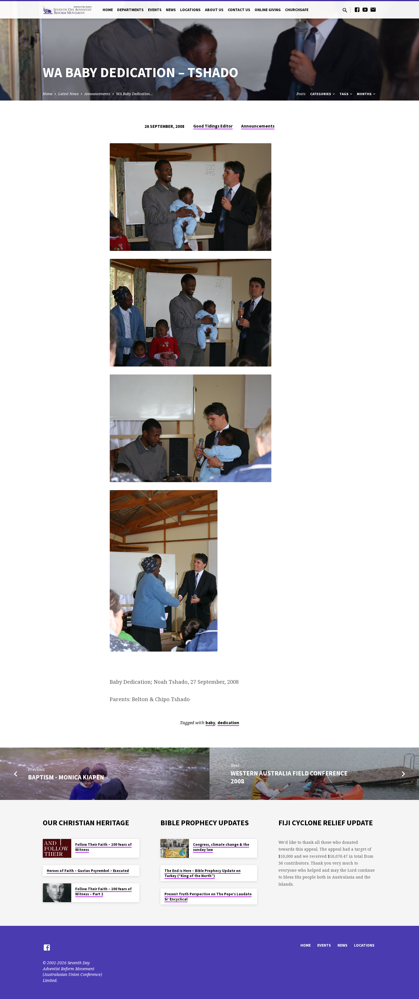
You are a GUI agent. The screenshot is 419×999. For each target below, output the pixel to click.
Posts (301, 93)
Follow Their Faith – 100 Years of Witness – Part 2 (103, 891)
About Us (214, 9)
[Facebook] (357, 9)
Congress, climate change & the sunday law (221, 847)
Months (364, 94)
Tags (344, 94)
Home (108, 9)
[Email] (373, 9)
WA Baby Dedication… (134, 93)
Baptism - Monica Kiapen (66, 777)
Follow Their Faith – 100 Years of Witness (103, 847)
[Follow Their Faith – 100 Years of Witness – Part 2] (57, 892)
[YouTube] (365, 9)
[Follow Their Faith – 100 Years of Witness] (57, 848)
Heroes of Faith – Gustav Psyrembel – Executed (88, 870)
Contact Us (239, 9)
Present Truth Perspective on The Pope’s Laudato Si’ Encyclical (208, 897)
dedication (228, 722)
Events (155, 9)
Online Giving (268, 9)
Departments (130, 9)
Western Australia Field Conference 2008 (289, 777)
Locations (190, 9)
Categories (321, 94)
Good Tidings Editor (213, 126)
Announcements (97, 93)
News (171, 9)
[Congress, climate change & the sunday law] (174, 848)
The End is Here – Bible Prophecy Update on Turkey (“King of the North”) (202, 873)
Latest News (68, 93)
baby (210, 722)
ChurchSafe (296, 9)
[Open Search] (345, 10)
